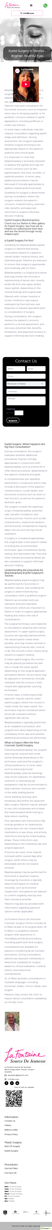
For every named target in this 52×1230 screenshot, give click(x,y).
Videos (8, 1125)
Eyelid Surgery (11, 1151)
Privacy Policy (11, 1134)
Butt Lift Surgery (12, 1146)
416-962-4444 (13, 1079)
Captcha (11, 409)
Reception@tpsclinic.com (18, 1075)
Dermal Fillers (11, 1168)
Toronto (15, 1226)
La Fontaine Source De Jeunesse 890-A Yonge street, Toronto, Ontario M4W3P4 (19, 1069)
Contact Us (10, 1121)
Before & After (11, 1130)
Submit (13, 420)
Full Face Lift (10, 1173)
